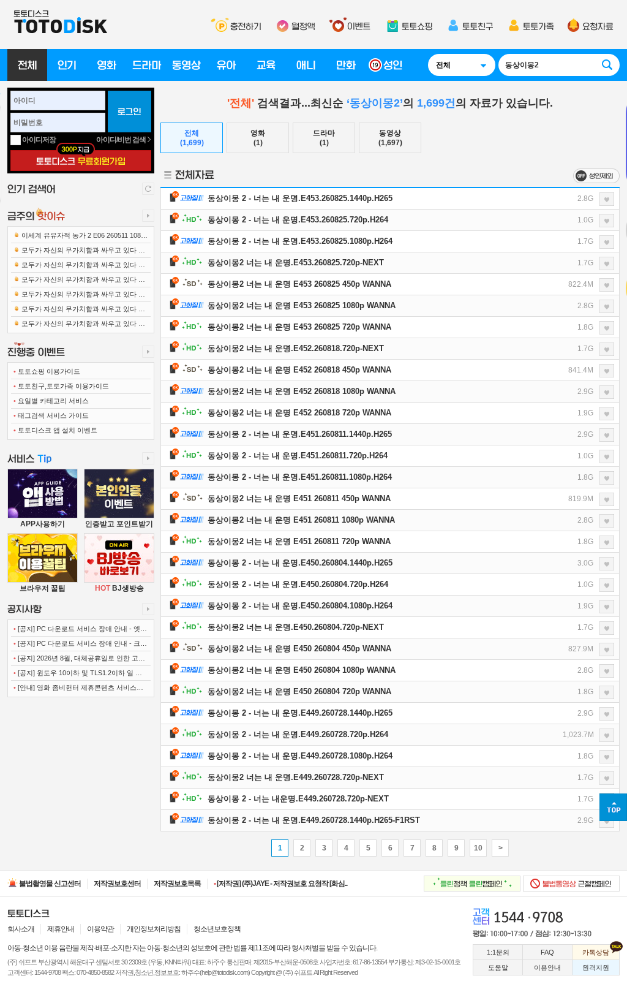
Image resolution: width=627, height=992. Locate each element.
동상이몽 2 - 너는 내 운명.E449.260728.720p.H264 (298, 734)
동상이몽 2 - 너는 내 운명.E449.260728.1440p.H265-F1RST (314, 820)
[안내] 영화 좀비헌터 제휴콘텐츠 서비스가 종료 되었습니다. (78, 690)
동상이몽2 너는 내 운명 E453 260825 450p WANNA (299, 284)
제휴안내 (60, 929)
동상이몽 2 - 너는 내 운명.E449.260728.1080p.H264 (300, 755)
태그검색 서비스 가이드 (51, 415)
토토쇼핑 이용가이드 (46, 371)
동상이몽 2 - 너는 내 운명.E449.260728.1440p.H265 (300, 712)
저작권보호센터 (117, 883)
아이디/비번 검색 (121, 139)
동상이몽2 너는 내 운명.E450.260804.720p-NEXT (296, 627)
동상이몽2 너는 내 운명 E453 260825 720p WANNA (299, 326)
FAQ (547, 952)
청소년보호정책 (217, 929)
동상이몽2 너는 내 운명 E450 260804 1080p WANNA (302, 670)
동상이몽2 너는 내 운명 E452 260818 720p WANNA (299, 412)
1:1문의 (498, 952)
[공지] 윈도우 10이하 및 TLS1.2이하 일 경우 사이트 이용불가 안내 (77, 675)
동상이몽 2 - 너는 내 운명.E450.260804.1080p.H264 (300, 605)
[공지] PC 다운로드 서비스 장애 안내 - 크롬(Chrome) (80, 645)
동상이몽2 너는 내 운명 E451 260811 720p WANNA (299, 541)
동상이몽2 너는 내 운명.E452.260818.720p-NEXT (296, 348)
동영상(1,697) (390, 138)
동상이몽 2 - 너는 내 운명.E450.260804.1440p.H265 (300, 562)
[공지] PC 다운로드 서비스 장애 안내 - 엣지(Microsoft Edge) (80, 631)
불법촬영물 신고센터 (49, 883)
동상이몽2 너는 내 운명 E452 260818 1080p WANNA (302, 391)
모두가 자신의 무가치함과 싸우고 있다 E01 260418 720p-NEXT (79, 252)
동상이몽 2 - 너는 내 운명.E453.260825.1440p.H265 (300, 198)
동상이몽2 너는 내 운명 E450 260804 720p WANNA (299, 691)
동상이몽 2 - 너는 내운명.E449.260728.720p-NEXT (298, 798)
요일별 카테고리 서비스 (51, 400)
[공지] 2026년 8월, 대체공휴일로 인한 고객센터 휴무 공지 (79, 660)
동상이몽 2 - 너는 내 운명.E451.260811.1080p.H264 (300, 477)
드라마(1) (324, 138)
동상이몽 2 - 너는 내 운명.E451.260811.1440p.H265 (300, 434)
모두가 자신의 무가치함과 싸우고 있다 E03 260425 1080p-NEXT (79, 281)
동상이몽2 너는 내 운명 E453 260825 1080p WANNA (302, 305)
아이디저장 (39, 139)
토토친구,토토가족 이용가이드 (61, 386)
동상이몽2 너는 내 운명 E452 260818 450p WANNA (299, 369)
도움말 (498, 967)
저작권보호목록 (177, 883)
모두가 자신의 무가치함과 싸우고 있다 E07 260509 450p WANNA (79, 311)
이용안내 (547, 967)
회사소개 (20, 929)
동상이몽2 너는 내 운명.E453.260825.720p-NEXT (296, 262)
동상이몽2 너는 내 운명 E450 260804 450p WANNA (299, 648)
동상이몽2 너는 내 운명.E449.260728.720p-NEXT (296, 777)
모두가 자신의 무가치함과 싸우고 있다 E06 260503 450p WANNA (79, 296)
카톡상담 (595, 952)
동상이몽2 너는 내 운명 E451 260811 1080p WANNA (301, 519)
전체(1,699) (192, 138)
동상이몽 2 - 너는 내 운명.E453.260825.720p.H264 (298, 219)
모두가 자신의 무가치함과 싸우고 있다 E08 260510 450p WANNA (79, 326)
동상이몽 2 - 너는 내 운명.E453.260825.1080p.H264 (300, 241)
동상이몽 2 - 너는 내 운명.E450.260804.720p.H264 (298, 584)
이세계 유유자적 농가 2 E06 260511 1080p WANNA (80, 237)
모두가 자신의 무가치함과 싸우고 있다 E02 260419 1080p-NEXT (79, 267)
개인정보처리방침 (154, 929)
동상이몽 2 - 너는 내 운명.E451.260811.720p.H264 (298, 455)
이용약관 (100, 929)
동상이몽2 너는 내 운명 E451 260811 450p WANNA (299, 498)
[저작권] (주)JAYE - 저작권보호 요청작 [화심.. (280, 883)
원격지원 (595, 967)
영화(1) (257, 138)
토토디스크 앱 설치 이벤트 (55, 430)
